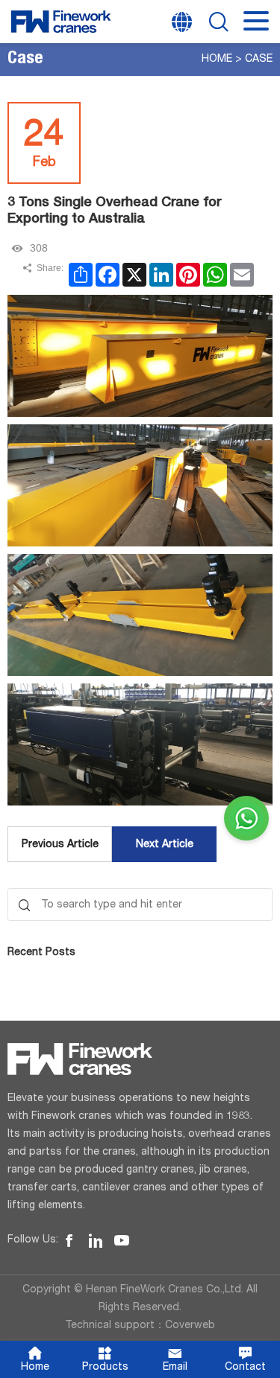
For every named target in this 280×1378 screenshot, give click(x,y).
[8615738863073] (246, 818)
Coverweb (190, 1326)
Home (217, 59)
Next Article (164, 845)
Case (259, 59)
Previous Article (60, 845)
